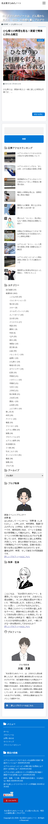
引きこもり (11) (12, 451)
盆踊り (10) (13, 358)
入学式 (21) (13, 391)
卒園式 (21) (13, 383)
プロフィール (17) (13, 437)
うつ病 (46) (10, 448)
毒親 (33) (9, 423)
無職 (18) (9, 433)
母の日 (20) (13, 304)
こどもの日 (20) (15, 297)
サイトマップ (9, 742)
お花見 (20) (13, 405)
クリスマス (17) (15, 322)
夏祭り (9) (13, 329)
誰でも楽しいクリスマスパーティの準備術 (20, 784)
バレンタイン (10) (16, 354)
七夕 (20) (13, 336)
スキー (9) (13, 308)
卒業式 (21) (13, 376)
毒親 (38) (9, 459)
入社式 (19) (13, 398)
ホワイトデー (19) (16, 369)
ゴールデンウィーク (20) (19, 311)
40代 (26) (9, 415)
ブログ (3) (10, 466)
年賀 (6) (12, 333)
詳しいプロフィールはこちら (17, 557)
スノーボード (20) (16, 315)
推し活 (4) (10, 412)
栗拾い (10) (13, 401)
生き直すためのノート (11, 3)
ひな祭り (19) (14, 362)
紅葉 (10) (13, 373)
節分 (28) (13, 340)
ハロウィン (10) (15, 380)
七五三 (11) (13, 387)
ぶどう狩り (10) (15, 409)
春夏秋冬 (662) (11, 293)
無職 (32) (9, 462)
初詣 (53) (13, 326)
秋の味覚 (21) (14, 394)
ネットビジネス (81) (14, 455)
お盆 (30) (13, 351)
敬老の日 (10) (14, 365)
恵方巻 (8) (13, 347)
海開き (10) (13, 344)
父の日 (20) (13, 318)
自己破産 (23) (11, 290)
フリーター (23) (12, 426)
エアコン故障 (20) (13, 441)
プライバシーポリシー (12, 745)
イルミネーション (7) (17, 300)
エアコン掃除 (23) (13, 430)
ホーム (6, 731)
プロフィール (9, 735)
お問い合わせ (9, 738)
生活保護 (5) (10, 444)
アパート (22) (11, 419)
